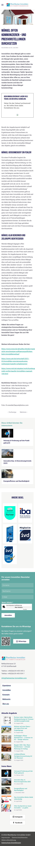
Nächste (23, 412)
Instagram (19, 817)
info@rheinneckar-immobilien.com (14, 678)
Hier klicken (19, 607)
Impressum (5, 837)
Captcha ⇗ (27, 609)
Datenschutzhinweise (20, 837)
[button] (2, 5)
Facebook (18, 823)
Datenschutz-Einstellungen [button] (11, 843)
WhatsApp (22, 641)
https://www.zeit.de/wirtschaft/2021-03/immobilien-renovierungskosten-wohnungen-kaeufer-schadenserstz (15, 361)
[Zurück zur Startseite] (17, 5)
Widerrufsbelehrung (8, 840)
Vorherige (12, 412)
